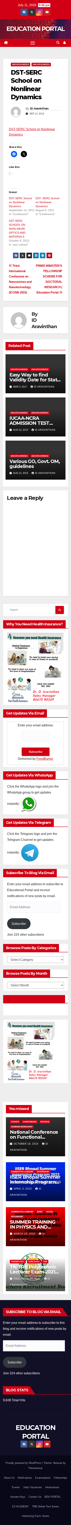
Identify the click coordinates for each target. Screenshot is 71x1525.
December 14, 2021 (27, 1278)
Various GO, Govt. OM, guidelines (34, 463)
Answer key (17, 1261)
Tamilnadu (33, 1261)
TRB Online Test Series (45, 1506)
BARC (40, 1212)
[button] (58, 42)
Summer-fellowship (22, 1172)
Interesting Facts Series (35, 1516)
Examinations (43, 1477)
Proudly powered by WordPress (24, 1462)
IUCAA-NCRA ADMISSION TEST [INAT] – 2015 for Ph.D (34, 423)
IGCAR (49, 1212)
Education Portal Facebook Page (34, 999)
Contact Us (35, 1496)
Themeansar (35, 1468)
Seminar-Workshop (22, 1127)
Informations (52, 1487)
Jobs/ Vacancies (32, 1487)
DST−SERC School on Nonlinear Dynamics (47, 202)
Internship (43, 1172)
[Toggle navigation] (32, 43)
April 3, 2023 (23, 1188)
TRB (45, 1261)
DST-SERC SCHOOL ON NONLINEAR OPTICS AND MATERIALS (17, 228)
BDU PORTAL (53, 1496)
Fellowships (60, 1477)
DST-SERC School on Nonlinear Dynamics (20, 202)
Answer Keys (17, 1496)
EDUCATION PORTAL (36, 28)
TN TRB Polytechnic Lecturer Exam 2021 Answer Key (33, 1272)
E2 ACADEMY (20, 1506)
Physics (44, 1122)
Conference (30, 1122)
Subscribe (19, 923)
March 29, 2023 (25, 1233)
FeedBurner (44, 758)
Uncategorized (20, 64)
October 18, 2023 (26, 1143)
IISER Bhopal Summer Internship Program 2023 (35, 1182)
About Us (9, 1477)
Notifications (25, 1477)
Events (15, 1122)
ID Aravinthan (39, 108)
